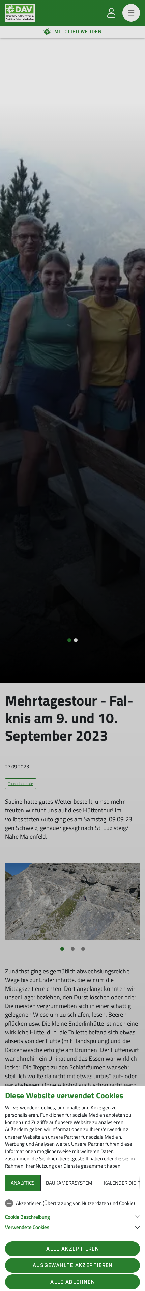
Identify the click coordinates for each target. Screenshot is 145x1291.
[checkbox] (72, 1203)
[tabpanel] (72, 1214)
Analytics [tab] (22, 1183)
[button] (72, 1216)
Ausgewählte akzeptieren (73, 1265)
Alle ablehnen (72, 1282)
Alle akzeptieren (72, 1249)
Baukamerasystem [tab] (69, 1183)
